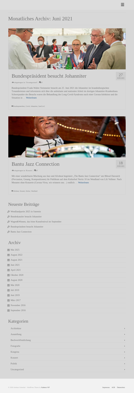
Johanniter (34, 106)
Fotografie (15, 346)
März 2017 (16, 300)
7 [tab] (73, 67)
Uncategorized (31, 82)
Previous (12, 49)
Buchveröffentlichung (21, 340)
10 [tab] (84, 67)
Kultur (28, 191)
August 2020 (16, 280)
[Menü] (122, 5)
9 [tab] (80, 67)
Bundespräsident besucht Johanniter (27, 226)
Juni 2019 (15, 295)
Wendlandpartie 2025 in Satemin (26, 211)
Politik (14, 363)
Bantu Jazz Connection (21, 232)
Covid (28, 106)
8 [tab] (76, 67)
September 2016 (18, 310)
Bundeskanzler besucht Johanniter (26, 216)
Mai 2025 (15, 250)
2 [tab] (53, 67)
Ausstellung (16, 334)
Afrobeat (16, 191)
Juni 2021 (15, 265)
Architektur (16, 328)
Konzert (29, 170)
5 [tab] (65, 67)
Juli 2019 (15, 290)
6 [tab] (69, 67)
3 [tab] (57, 67)
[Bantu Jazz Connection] (67, 136)
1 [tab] (49, 67)
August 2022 (16, 255)
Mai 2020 (15, 285)
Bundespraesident (19, 106)
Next (122, 49)
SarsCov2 (41, 106)
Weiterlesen (31, 98)
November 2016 (18, 305)
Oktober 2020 (17, 275)
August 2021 (16, 260)
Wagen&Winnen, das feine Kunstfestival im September (36, 221)
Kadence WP (45, 387)
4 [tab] (61, 67)
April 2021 (16, 270)
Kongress (15, 352)
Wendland (34, 191)
